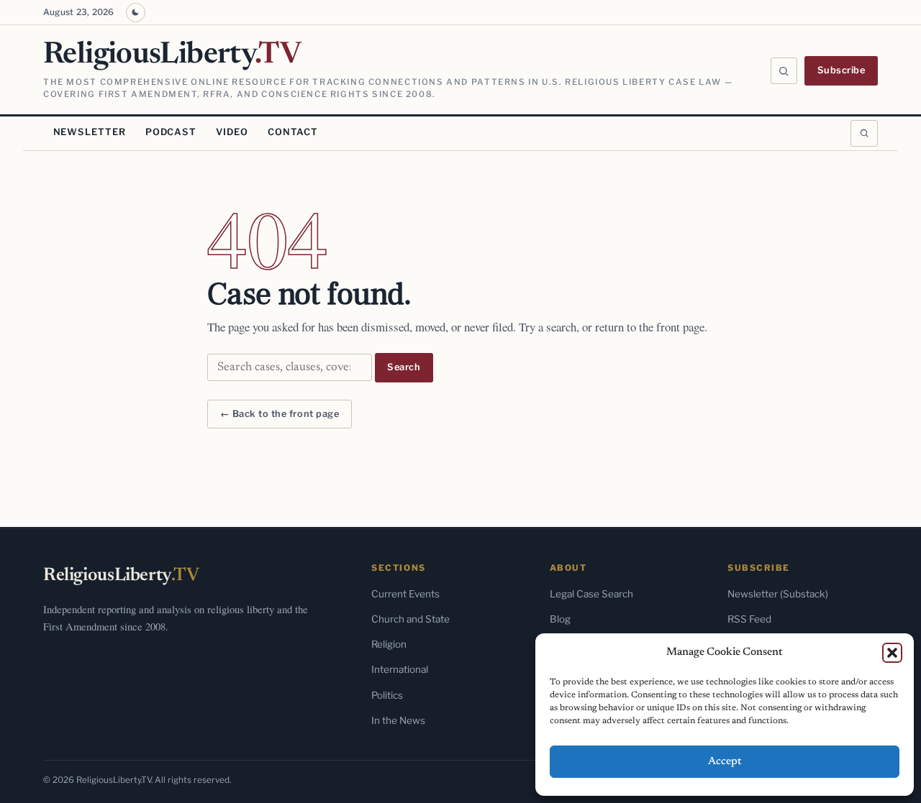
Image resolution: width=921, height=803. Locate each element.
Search (403, 367)
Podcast (170, 132)
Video (232, 132)
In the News (398, 720)
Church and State (410, 619)
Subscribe (841, 70)
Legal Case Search (591, 594)
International (399, 669)
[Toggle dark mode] (135, 12)
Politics (387, 695)
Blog (560, 619)
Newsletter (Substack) (777, 594)
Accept (725, 761)
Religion (389, 644)
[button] (892, 653)
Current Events (405, 594)
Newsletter (89, 132)
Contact (293, 132)
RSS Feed (749, 619)
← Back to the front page (279, 413)
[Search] (784, 71)
